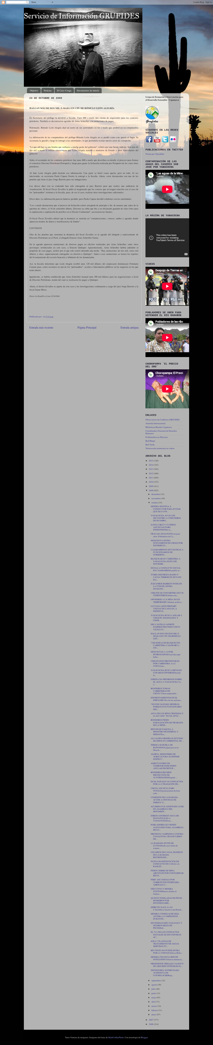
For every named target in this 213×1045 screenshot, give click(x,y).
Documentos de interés (88, 90)
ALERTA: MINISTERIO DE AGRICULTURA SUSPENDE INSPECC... (165, 756)
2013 (151, 469)
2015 (151, 460)
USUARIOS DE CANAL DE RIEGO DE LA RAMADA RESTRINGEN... (167, 855)
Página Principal (86, 327)
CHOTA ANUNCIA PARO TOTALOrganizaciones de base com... (165, 791)
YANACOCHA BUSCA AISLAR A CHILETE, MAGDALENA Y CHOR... (166, 618)
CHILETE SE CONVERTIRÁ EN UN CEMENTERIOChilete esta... (167, 594)
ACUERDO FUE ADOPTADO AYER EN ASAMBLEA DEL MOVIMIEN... (167, 809)
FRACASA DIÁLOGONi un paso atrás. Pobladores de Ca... (165, 535)
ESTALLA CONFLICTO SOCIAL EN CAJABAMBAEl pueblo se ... (166, 569)
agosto (154, 984)
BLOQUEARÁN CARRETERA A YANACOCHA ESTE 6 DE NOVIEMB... (165, 561)
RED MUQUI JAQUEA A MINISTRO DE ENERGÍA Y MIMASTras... (164, 731)
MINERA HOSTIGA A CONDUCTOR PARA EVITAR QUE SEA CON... (166, 509)
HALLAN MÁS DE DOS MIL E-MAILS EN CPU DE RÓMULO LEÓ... (166, 636)
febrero (154, 1010)
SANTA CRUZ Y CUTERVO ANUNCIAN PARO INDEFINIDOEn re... (163, 527)
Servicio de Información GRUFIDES (81, 15)
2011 (151, 477)
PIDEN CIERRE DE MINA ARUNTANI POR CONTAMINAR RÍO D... (167, 873)
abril (153, 1001)
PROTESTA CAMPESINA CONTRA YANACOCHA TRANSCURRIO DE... (167, 836)
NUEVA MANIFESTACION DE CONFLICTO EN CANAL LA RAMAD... (165, 864)
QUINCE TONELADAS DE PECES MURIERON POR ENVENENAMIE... (166, 900)
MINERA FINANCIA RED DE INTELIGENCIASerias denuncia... (167, 958)
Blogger (144, 1037)
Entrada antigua (129, 327)
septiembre (156, 980)
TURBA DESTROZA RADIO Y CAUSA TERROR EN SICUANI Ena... (166, 577)
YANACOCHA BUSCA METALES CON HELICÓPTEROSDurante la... (166, 673)
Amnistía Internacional (155, 423)
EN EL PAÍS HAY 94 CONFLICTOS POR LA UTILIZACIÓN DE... (167, 782)
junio (153, 993)
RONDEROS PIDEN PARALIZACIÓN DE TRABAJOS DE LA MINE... (167, 722)
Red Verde (150, 444)
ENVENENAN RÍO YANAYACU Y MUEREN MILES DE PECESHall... (166, 925)
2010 (151, 481)
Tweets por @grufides (154, 153)
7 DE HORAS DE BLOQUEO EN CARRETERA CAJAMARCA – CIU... (165, 645)
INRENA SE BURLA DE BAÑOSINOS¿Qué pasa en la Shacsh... (165, 747)
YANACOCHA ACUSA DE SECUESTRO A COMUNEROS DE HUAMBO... (166, 518)
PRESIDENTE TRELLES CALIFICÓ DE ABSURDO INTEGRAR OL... (167, 965)
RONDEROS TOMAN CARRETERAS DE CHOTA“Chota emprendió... (164, 691)
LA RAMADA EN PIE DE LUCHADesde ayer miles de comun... (164, 845)
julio (153, 988)
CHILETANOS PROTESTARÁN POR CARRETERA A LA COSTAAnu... (165, 663)
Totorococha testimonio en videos (159, 448)
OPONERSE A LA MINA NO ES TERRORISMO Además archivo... (167, 600)
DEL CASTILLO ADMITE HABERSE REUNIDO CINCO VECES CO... (165, 627)
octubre (154, 502)
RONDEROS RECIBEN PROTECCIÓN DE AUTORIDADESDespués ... (164, 775)
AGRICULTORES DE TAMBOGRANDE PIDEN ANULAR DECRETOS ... (163, 766)
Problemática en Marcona (156, 437)
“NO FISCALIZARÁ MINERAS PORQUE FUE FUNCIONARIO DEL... (166, 707)
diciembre (156, 494)
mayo (154, 997)
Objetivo (34, 90)
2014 (151, 464)
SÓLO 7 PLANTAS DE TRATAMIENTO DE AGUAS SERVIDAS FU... (165, 944)
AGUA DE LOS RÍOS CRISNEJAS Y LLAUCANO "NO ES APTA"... (167, 714)
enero (154, 1014)
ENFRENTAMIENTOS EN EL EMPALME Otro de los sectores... (166, 699)
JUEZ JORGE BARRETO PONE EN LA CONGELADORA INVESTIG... (166, 586)
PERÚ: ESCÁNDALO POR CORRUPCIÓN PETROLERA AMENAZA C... (165, 882)
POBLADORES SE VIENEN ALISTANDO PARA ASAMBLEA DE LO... (167, 827)
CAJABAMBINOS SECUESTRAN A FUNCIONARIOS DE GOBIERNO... (167, 552)
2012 (151, 473)
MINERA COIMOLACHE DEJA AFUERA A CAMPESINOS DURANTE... (165, 916)
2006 (151, 1024)
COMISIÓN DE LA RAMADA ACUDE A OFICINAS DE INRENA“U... (164, 800)
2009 (151, 486)
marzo (154, 1006)
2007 (151, 1019)
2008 (151, 490)
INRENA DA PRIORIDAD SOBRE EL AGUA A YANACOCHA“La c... (166, 682)
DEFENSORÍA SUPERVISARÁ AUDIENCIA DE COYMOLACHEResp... (165, 973)
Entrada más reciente (41, 327)
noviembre (156, 498)
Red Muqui (150, 440)
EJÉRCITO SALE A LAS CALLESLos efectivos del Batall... (167, 908)
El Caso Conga (64, 90)
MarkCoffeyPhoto (116, 1037)
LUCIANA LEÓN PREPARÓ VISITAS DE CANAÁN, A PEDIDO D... (164, 608)
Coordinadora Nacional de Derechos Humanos (161, 432)
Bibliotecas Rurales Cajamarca (158, 427)
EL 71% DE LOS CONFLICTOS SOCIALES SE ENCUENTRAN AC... (166, 934)
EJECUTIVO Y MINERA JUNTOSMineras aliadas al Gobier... (164, 891)
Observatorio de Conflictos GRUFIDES (162, 419)
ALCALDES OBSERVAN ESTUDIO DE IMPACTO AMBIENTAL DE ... (167, 739)
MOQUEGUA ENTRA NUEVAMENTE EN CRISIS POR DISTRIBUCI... (167, 543)
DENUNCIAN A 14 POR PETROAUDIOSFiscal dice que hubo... (165, 654)
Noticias (48, 90)
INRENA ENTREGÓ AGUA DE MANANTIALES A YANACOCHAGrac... (165, 818)
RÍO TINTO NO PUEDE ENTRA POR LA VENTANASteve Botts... (166, 951)
